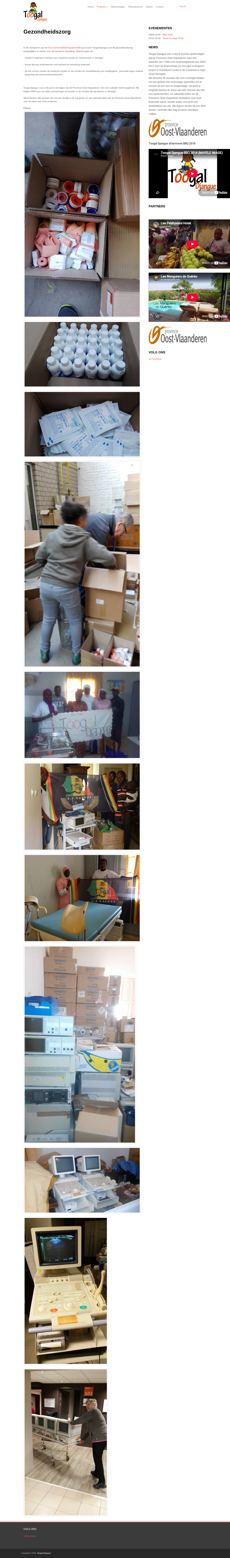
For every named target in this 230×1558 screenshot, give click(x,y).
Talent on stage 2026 (173, 38)
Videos (149, 6)
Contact (160, 6)
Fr (185, 6)
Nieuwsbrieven (135, 6)
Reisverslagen (118, 6)
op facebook (29, 1536)
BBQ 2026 (168, 34)
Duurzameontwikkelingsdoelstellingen (66, 47)
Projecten (102, 6)
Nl (181, 6)
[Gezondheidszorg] (83, 318)
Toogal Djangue (44, 1553)
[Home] (35, 21)
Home (91, 6)
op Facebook (155, 359)
